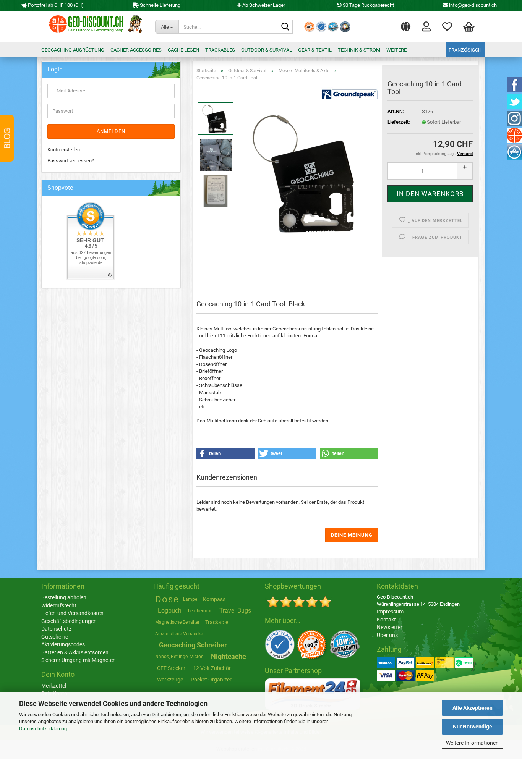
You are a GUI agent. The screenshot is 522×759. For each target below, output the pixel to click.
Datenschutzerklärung (43, 728)
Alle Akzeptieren (472, 708)
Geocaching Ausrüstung (72, 50)
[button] (405, 25)
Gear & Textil (315, 50)
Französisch (465, 50)
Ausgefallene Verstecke (179, 633)
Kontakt (386, 620)
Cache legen (183, 50)
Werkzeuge (170, 679)
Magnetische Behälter (177, 622)
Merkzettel (447, 25)
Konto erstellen (63, 149)
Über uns (387, 635)
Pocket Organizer (211, 679)
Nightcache (228, 656)
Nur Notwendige (472, 726)
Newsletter (389, 627)
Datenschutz (56, 629)
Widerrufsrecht (58, 605)
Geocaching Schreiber (193, 645)
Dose (167, 599)
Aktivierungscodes (63, 644)
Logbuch (170, 610)
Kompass (214, 599)
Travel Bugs (235, 610)
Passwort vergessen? (70, 160)
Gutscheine (54, 637)
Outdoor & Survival (266, 50)
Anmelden (111, 131)
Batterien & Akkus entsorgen (75, 652)
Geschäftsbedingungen (69, 621)
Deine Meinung (352, 535)
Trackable (216, 622)
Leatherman (200, 610)
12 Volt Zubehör (212, 668)
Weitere (396, 50)
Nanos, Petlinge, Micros (179, 656)
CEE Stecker (171, 668)
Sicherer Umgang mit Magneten (78, 660)
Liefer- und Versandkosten (72, 613)
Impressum (390, 611)
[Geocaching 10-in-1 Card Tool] (309, 173)
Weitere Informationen (472, 743)
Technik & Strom (359, 50)
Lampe (190, 599)
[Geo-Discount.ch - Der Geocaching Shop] (93, 26)
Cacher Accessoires (136, 50)
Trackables (220, 50)
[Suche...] (285, 27)
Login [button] (426, 25)
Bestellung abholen (63, 597)
